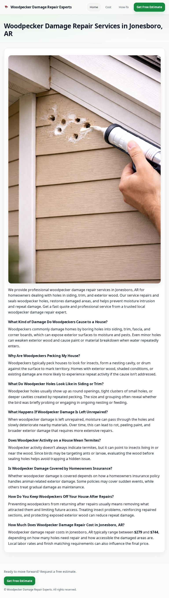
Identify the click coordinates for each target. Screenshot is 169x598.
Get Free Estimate (149, 7)
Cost (108, 7)
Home (94, 7)
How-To (124, 7)
